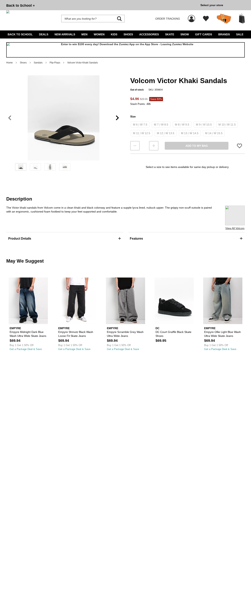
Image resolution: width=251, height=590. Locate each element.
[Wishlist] (206, 19)
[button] (63, 117)
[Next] (117, 118)
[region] (63, 124)
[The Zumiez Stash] (224, 19)
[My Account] (191, 16)
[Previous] (9, 118)
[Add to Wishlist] (239, 145)
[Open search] (119, 18)
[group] (101, 5)
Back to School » (20, 5)
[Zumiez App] (125, 50)
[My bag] (242, 18)
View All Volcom (235, 228)
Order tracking (167, 18)
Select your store (211, 5)
